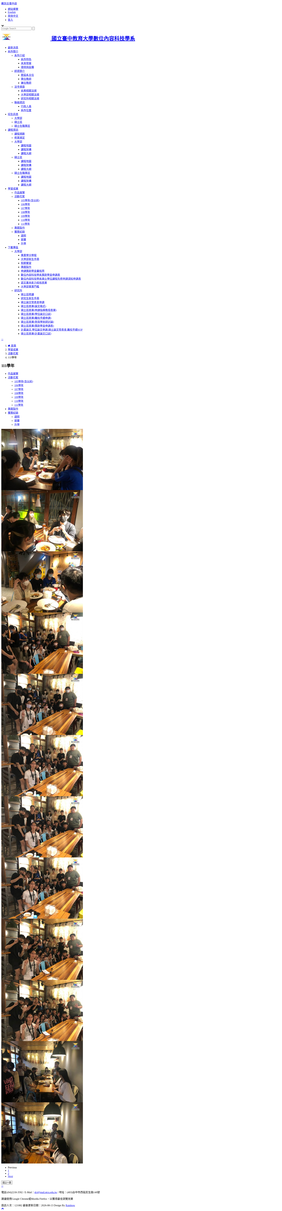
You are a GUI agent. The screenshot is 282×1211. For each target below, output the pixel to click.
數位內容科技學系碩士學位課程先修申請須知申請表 (51, 278)
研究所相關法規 (30, 98)
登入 (10, 19)
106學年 (25, 204)
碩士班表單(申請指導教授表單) (38, 310)
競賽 (23, 239)
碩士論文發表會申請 (32, 302)
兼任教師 (26, 82)
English (12, 12)
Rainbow (70, 1205)
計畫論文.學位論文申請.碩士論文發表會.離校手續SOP (52, 329)
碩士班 (18, 122)
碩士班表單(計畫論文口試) (36, 333)
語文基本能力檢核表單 (34, 282)
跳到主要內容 (9, 3)
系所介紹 (19, 55)
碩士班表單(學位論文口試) (36, 314)
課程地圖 (26, 145)
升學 (23, 243)
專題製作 (19, 227)
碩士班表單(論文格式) (33, 306)
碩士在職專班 (22, 126)
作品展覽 (19, 192)
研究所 (18, 290)
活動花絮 (19, 196)
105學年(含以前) (30, 200)
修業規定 (19, 137)
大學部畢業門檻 (30, 286)
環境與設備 (27, 67)
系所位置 (26, 110)
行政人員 (26, 106)
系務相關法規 (29, 90)
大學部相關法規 (30, 94)
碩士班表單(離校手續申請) (36, 318)
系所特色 (26, 59)
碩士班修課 (27, 294)
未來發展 (26, 63)
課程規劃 (19, 133)
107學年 (25, 208)
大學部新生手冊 (30, 259)
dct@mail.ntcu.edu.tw (45, 1192)
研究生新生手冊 (30, 298)
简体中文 (13, 16)
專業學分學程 (29, 255)
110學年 (25, 220)
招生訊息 (13, 114)
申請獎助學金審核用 (32, 271)
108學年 (25, 212)
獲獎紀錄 (19, 231)
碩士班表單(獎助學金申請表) (37, 325)
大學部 (18, 118)
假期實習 (26, 263)
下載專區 (13, 247)
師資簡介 (19, 71)
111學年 (25, 224)
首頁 (13, 345)
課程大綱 (26, 153)
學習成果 (13, 188)
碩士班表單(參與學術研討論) (37, 321)
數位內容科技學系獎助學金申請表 (40, 274)
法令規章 (19, 86)
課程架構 (26, 149)
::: (2, 339)
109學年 (25, 216)
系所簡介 (13, 51)
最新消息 (13, 47)
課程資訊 (13, 129)
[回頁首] (2, 1208)
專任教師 (26, 79)
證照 (23, 235)
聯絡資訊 (19, 102)
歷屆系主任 (27, 75)
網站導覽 (13, 9)
